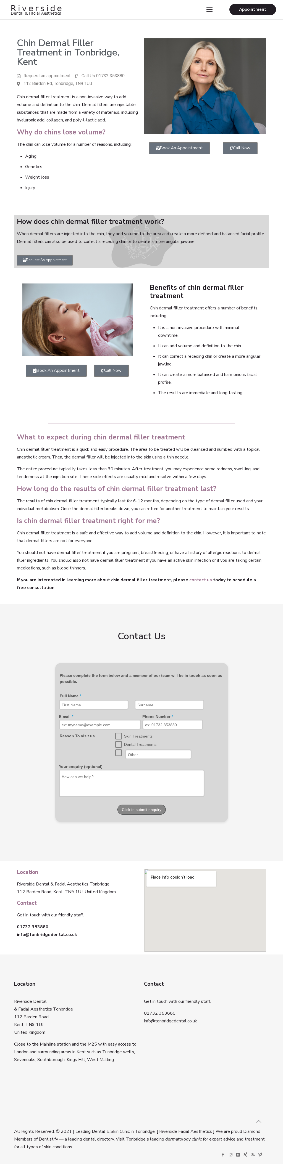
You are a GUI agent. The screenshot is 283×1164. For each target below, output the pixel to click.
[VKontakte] (238, 1154)
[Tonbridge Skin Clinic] (36, 9)
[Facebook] (223, 1154)
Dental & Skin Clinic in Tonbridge (123, 1131)
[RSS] (253, 1154)
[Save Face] (260, 1154)
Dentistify (48, 1139)
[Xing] (245, 1154)
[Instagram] (231, 1154)
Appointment (252, 9)
